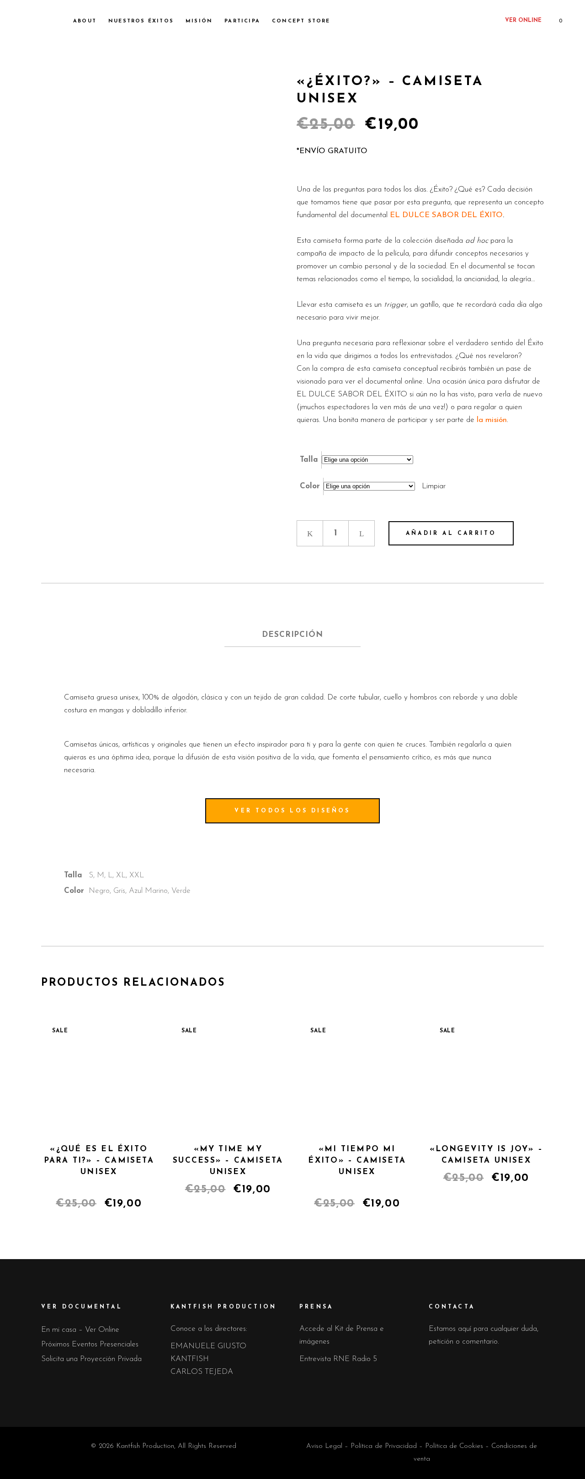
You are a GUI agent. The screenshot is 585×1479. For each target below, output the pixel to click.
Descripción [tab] (292, 635)
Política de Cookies (454, 1446)
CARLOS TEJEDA (201, 1372)
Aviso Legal (324, 1446)
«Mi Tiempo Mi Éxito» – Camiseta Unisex (357, 1160)
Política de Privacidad (384, 1446)
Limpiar (434, 486)
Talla (309, 460)
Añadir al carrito (451, 533)
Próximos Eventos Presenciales (89, 1344)
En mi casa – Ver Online (80, 1330)
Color (310, 486)
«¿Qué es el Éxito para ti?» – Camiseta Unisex (99, 1160)
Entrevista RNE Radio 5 (338, 1359)
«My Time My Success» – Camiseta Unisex (228, 1160)
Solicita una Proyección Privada (91, 1359)
